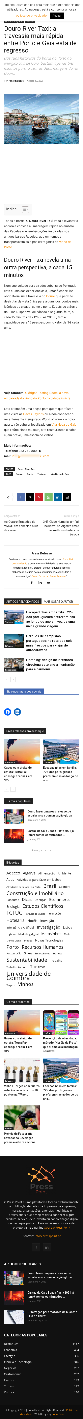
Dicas (27, 899)
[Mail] (50, 582)
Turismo (30, 21)
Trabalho (56, 960)
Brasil (49, 886)
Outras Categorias (14, 21)
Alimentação (46, 873)
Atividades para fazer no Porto (23, 886)
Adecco (13, 873)
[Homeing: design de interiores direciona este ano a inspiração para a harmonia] (14, 665)
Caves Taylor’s (33, 414)
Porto (30, 473)
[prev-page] (6, 679)
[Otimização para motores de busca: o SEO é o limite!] (14, 1317)
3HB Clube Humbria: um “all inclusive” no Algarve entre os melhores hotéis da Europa (61, 528)
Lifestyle (9, 645)
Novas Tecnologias (49, 940)
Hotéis (32, 921)
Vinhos (25, 984)
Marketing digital (28, 934)
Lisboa (67, 927)
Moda (67, 934)
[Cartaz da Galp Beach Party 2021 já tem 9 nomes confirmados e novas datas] (14, 836)
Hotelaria (15, 920)
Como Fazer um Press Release (48, 576)
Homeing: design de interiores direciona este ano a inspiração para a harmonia (50, 664)
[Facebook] (21, 497)
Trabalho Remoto (16, 967)
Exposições (10, 669)
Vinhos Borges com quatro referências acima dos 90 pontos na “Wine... (22, 1090)
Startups (57, 953)
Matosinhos (51, 934)
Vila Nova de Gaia (64, 424)
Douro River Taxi (26, 469)
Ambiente (10, 762)
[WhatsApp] (49, 497)
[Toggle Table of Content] (23, 209)
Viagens (10, 985)
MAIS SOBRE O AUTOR (58, 601)
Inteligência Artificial (20, 927)
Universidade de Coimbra (28, 976)
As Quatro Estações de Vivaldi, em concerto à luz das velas (21, 526)
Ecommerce (60, 899)
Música (28, 940)
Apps (10, 879)
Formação (54, 913)
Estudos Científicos (42, 906)
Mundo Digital (13, 940)
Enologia (13, 906)
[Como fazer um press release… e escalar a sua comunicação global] (14, 816)
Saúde (47, 1033)
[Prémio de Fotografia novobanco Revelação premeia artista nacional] (22, 1117)
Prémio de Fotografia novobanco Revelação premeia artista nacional (20, 1138)
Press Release (16, 80)
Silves (28, 953)
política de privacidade (31, 15)
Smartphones (42, 953)
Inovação (47, 921)
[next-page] (13, 679)
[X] (30, 497)
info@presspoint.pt (48, 1236)
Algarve (29, 873)
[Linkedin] (58, 497)
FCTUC (14, 913)
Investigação (48, 927)
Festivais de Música (35, 913)
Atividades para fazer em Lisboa (39, 879)
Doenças (40, 900)
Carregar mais (40, 850)
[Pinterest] (39, 497)
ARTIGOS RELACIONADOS (22, 601)
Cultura (8, 1128)
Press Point (58, 1414)
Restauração (13, 953)
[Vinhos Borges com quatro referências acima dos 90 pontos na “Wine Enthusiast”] (22, 1070)
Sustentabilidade (26, 960)
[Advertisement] (41, 174)
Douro (50, 296)
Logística (11, 934)
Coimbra (65, 887)
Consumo (12, 900)
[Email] (67, 497)
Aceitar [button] (57, 15)
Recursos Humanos (42, 947)
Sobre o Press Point (57, 1227)
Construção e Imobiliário (35, 893)
